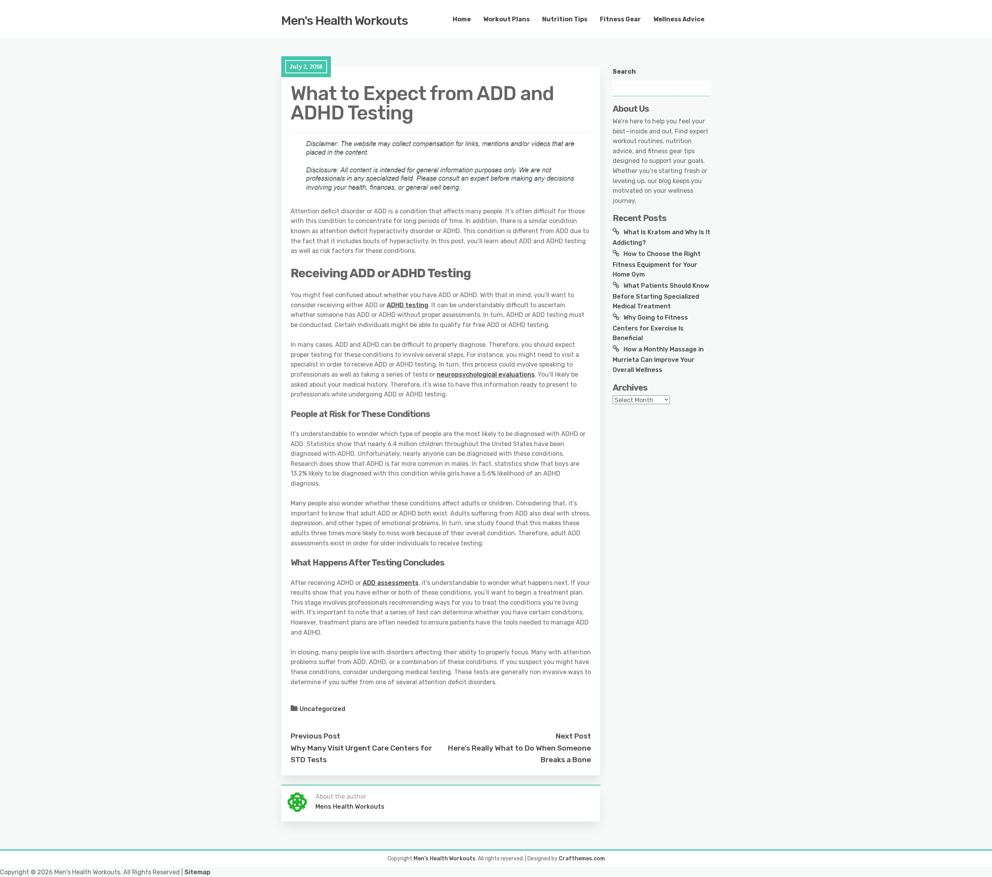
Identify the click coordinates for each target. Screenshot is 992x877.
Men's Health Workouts (344, 20)
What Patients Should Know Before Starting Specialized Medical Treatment (661, 296)
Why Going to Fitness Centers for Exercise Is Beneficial (650, 328)
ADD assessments (390, 582)
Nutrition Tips (564, 19)
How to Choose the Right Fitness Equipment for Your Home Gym (657, 264)
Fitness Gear (620, 19)
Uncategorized (322, 709)
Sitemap (197, 872)
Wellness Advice (678, 19)
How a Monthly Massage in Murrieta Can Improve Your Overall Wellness (658, 360)
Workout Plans (506, 19)
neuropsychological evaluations (486, 374)
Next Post (573, 736)
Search (624, 71)
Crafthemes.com (582, 858)
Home (462, 19)
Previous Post (315, 736)
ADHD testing (407, 305)
